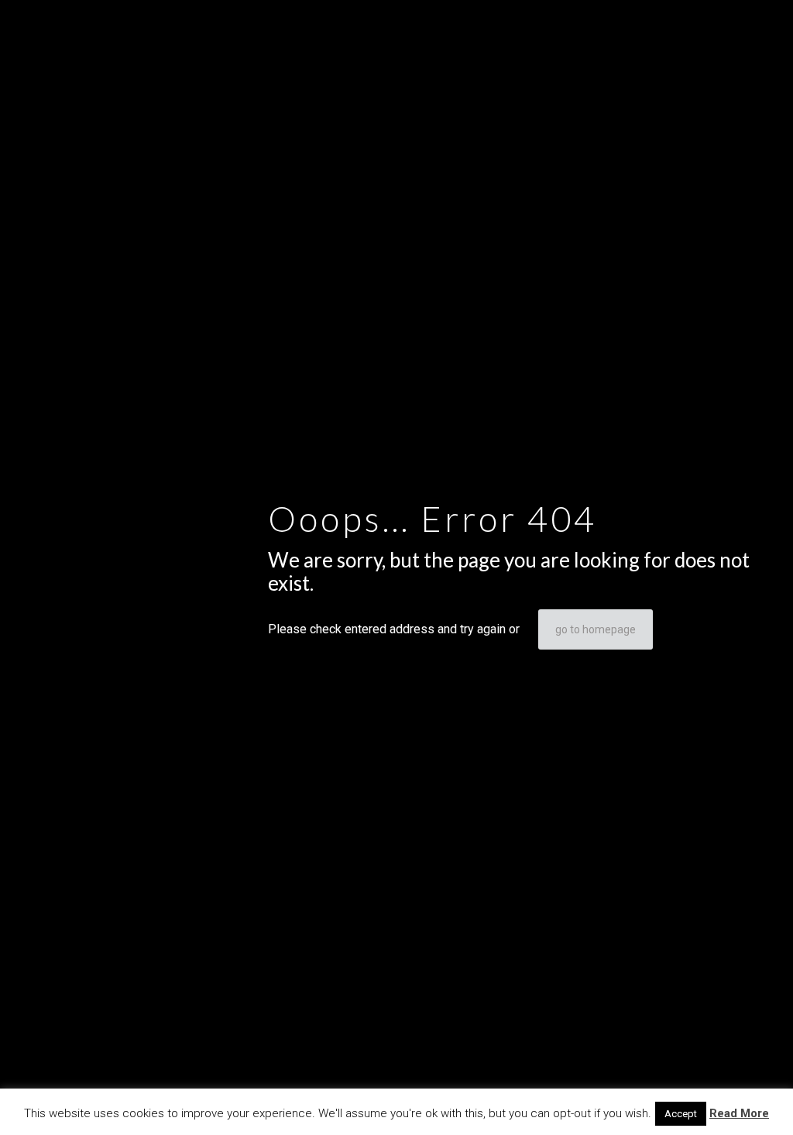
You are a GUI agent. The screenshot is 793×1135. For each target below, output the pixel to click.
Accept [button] (680, 1114)
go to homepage (595, 629)
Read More (739, 1113)
